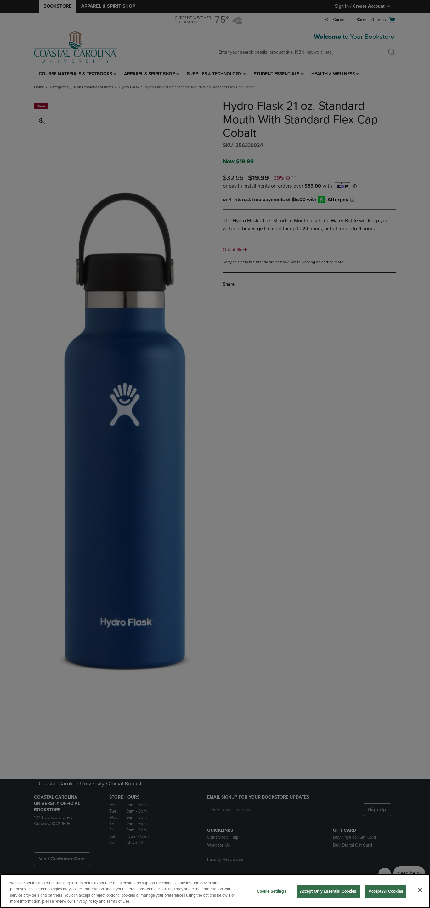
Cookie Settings (271, 891)
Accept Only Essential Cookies (328, 891)
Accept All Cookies (386, 891)
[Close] (420, 890)
